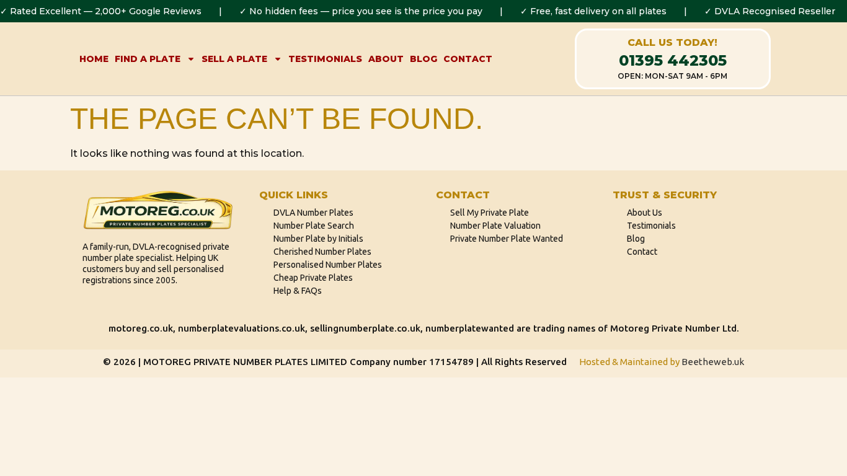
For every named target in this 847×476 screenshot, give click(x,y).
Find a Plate (147, 58)
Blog (423, 58)
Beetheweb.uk (712, 361)
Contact (467, 58)
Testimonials (325, 58)
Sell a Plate (234, 58)
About (386, 58)
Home (94, 58)
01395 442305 (673, 60)
